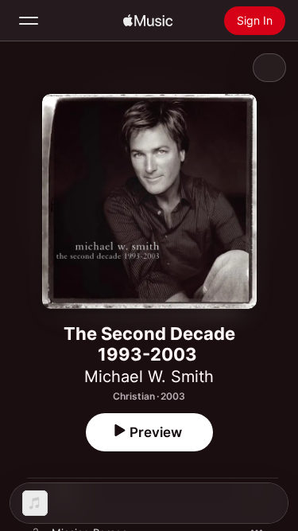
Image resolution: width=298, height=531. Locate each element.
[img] (147, 21)
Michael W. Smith (149, 376)
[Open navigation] (28, 20)
